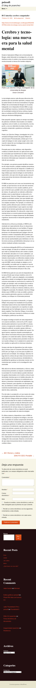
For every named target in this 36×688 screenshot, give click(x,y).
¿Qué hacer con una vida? (10, 566)
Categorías (6, 670)
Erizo (4, 555)
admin (28, 18)
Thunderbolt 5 (15, 609)
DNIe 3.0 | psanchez (9, 616)
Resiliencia (6, 630)
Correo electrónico (5, 494)
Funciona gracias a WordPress (18, 684)
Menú (3, 8)
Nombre (5, 489)
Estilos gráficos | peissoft (11, 595)
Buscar (5, 533)
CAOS (5, 558)
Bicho (5, 563)
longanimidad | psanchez (11, 628)
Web (3, 499)
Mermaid (17, 588)
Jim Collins (6, 560)
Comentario (6, 477)
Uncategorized (20, 18)
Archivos (5, 650)
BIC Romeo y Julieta (11, 453)
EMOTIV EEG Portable (24, 456)
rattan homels (7, 588)
